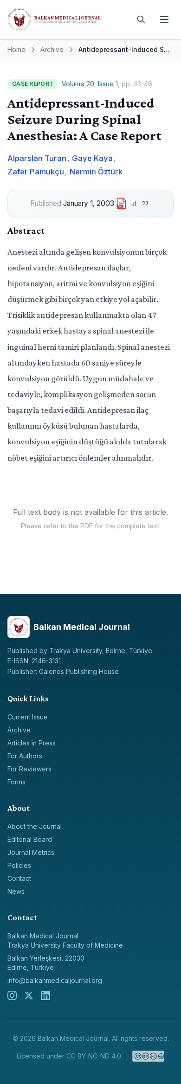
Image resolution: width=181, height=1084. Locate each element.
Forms (16, 782)
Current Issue (27, 717)
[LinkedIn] (45, 995)
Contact (19, 878)
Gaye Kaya (92, 158)
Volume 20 (78, 84)
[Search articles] (141, 19)
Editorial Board (29, 839)
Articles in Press (31, 743)
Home (16, 49)
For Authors (24, 756)
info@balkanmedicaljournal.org (54, 980)
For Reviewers (29, 769)
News (16, 891)
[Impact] (134, 203)
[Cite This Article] (145, 203)
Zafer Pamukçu (35, 171)
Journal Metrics (30, 852)
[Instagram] (12, 995)
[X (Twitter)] (28, 995)
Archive (52, 49)
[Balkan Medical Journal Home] (67, 20)
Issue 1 (108, 84)
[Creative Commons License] (148, 1056)
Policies (19, 865)
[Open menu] (164, 19)
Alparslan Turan (36, 158)
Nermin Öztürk (96, 171)
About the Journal (34, 826)
